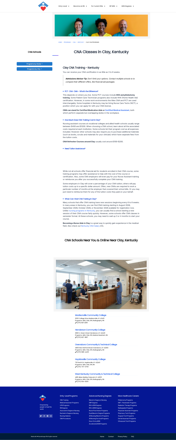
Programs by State (34, 64)
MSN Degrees (127, 6)
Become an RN (79, 6)
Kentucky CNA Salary (90, 226)
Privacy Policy (122, 437)
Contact (111, 437)
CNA (74, 42)
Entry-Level (63, 6)
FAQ (132, 437)
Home (60, 42)
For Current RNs (97, 6)
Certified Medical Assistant (117, 110)
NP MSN (112, 6)
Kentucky (81, 42)
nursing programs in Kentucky (82, 211)
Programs (67, 42)
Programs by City (33, 69)
